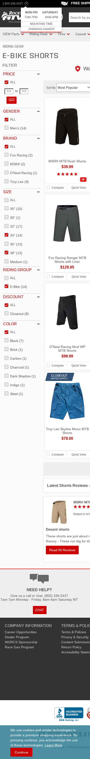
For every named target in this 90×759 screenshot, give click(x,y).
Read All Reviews (62, 550)
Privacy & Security (75, 637)
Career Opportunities (21, 632)
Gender (11, 111)
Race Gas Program (19, 647)
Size (7, 192)
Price (9, 74)
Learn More (53, 745)
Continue (21, 752)
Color (10, 324)
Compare (58, 187)
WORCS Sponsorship (21, 642)
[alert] (41, 20)
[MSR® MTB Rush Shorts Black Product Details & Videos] (67, 179)
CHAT (39, 610)
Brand (10, 138)
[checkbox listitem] (10, 82)
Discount (13, 297)
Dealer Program (17, 637)
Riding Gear (13, 46)
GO (11, 100)
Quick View (79, 187)
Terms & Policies (73, 632)
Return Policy (71, 647)
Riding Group (17, 270)
